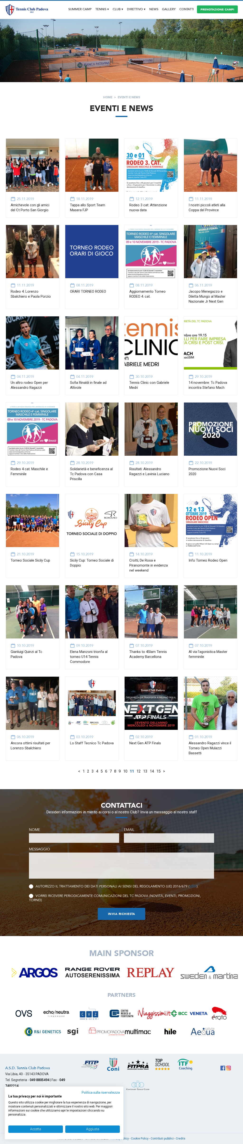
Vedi (193, 886)
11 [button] (132, 771)
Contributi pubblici (162, 1138)
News (153, 9)
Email (129, 830)
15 (158, 771)
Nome (34, 830)
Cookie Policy (140, 1138)
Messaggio (39, 849)
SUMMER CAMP (80, 9)
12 (138, 771)
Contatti (186, 9)
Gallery (169, 9)
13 (145, 771)
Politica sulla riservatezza (101, 1092)
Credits (180, 1138)
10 (125, 771)
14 (152, 771)
